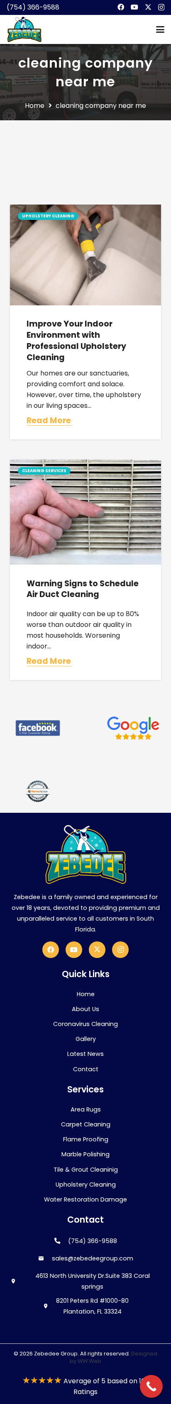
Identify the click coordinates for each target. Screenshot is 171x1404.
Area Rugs (86, 1109)
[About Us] (38, 728)
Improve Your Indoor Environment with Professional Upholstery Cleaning (76, 340)
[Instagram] (161, 7)
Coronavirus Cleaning (85, 1024)
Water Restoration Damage (85, 1199)
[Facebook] (120, 7)
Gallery (86, 1039)
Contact (85, 1069)
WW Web (89, 1361)
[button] (160, 29)
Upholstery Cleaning (86, 1184)
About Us (85, 1009)
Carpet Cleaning (85, 1124)
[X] (148, 7)
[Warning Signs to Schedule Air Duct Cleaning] (85, 512)
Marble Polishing (85, 1154)
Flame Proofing (85, 1139)
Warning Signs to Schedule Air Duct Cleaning (83, 589)
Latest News (85, 1054)
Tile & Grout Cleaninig (86, 1169)
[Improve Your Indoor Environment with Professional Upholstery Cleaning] (85, 255)
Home (86, 994)
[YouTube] (134, 7)
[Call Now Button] (151, 1386)
